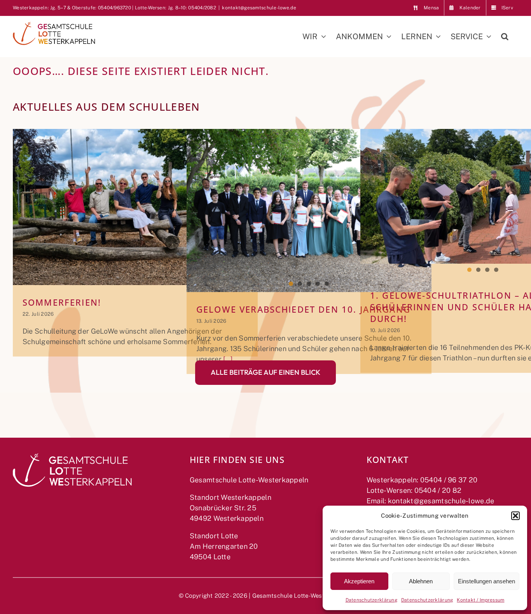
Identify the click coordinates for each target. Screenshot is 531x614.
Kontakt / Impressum (480, 600)
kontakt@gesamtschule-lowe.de (259, 7)
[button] (515, 516)
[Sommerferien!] (135, 207)
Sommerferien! (62, 302)
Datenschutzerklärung (371, 600)
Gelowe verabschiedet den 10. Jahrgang (303, 309)
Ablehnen (421, 581)
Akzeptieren (359, 581)
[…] (227, 359)
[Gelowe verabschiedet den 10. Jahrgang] (309, 210)
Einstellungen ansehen (486, 581)
